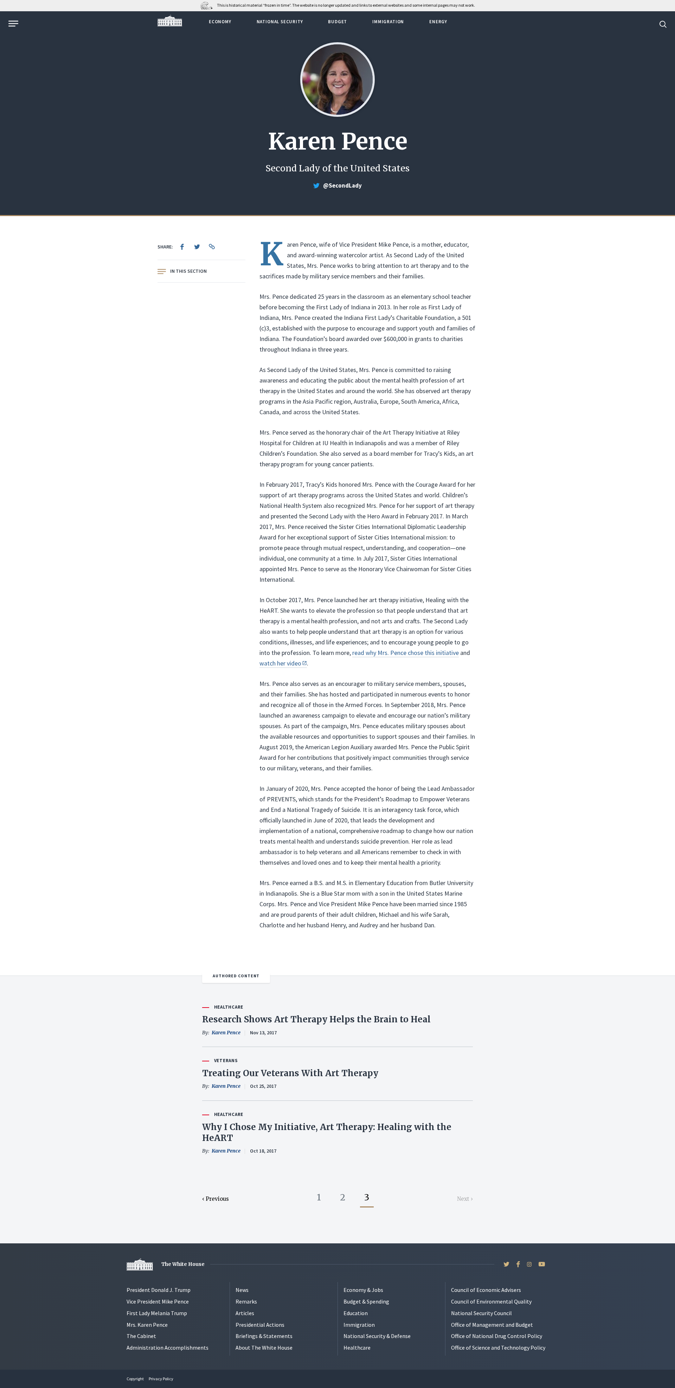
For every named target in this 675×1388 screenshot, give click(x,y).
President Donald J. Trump (159, 1289)
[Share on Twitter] (196, 246)
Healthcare (228, 1007)
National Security (280, 22)
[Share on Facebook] (182, 246)
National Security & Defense (377, 1335)
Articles (245, 1313)
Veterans (226, 1061)
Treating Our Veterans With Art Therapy (290, 1073)
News (242, 1289)
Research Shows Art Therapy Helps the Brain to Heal (316, 1019)
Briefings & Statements (264, 1335)
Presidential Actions (260, 1324)
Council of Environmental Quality (491, 1301)
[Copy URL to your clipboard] (211, 246)
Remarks (246, 1301)
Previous (217, 1198)
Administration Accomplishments (167, 1347)
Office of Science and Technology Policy (498, 1347)
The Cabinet (141, 1335)
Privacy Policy (161, 1378)
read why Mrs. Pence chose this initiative (405, 653)
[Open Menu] (12, 23)
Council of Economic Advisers (486, 1289)
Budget (337, 22)
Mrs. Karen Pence (147, 1324)
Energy (438, 22)
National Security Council (481, 1313)
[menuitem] (182, 246)
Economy (220, 22)
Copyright (135, 1378)
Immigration (388, 22)
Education (355, 1313)
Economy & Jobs (363, 1289)
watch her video (280, 663)
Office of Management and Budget (492, 1324)
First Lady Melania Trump (157, 1313)
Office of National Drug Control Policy (496, 1335)
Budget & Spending (366, 1301)
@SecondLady (342, 185)
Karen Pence (226, 1032)
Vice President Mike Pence (158, 1301)
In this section (188, 271)
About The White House (264, 1347)
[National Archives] (208, 5)
